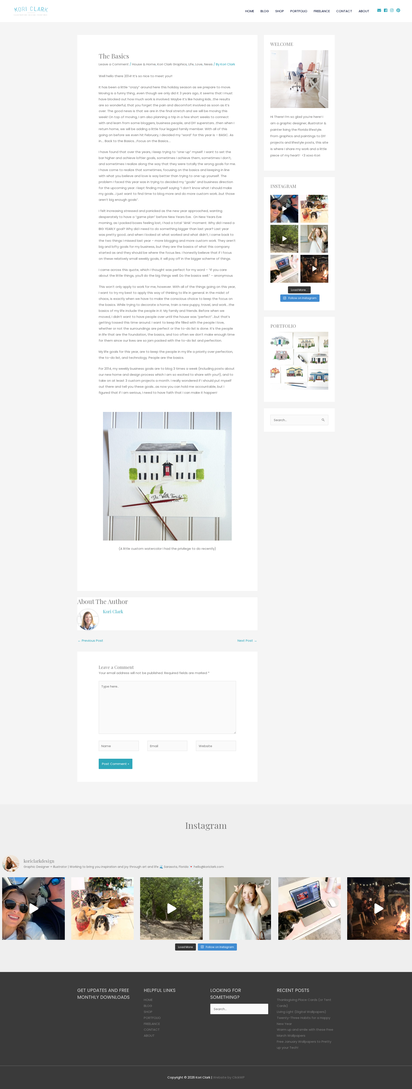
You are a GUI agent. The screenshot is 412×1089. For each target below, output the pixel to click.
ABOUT (364, 11)
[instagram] (392, 10)
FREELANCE (322, 11)
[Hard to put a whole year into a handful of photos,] (314, 269)
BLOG (265, 11)
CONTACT (344, 11)
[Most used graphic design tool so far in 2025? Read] (314, 239)
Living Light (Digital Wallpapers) (301, 1011)
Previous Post (90, 640)
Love (199, 64)
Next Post (247, 640)
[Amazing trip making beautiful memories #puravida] (284, 239)
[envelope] (380, 10)
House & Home (144, 64)
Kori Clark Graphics (172, 64)
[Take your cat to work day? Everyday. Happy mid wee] (284, 269)
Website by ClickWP (229, 1077)
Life (191, 64)
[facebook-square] (386, 10)
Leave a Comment (114, 64)
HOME (249, 11)
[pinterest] (398, 10)
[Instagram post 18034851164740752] (284, 209)
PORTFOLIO (298, 11)
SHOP (279, 11)
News (208, 64)
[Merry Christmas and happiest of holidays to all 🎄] (314, 209)
